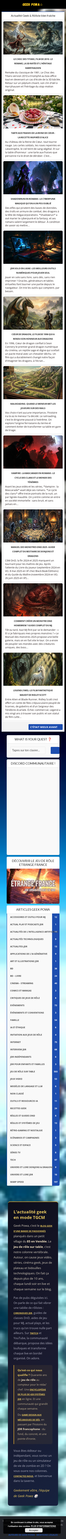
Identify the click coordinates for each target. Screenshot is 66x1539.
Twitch (34, 1333)
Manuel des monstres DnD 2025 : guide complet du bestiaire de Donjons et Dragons (33, 551)
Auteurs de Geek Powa (21, 1534)
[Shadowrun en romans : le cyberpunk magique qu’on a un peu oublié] (32, 177)
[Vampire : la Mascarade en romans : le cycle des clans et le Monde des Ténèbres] (32, 452)
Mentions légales (47, 1534)
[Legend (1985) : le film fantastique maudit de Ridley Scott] (32, 669)
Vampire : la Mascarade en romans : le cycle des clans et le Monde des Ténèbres (33, 477)
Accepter (33, 1530)
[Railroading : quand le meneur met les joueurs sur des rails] (32, 382)
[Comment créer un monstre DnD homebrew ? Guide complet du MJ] (32, 599)
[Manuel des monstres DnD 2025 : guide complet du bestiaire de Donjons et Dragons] (32, 525)
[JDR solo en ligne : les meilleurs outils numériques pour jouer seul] (32, 247)
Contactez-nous (23, 1476)
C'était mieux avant (43, 727)
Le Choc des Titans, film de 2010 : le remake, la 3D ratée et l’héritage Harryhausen (33, 63)
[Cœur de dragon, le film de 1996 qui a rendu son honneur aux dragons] (32, 313)
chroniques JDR (23, 1313)
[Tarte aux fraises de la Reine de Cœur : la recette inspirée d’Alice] (32, 111)
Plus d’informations (43, 1526)
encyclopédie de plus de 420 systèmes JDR (32, 1394)
